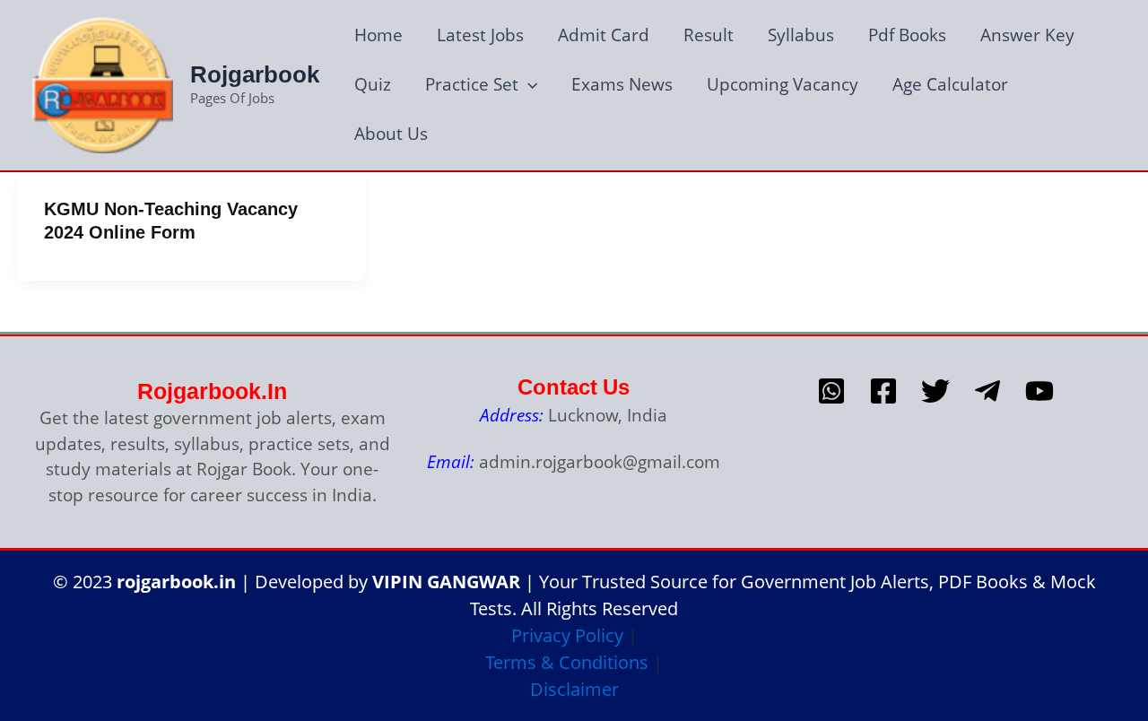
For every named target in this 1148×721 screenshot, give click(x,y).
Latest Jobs (480, 35)
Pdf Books (907, 35)
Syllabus (801, 35)
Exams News (622, 84)
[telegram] (987, 391)
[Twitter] (935, 391)
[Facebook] (883, 391)
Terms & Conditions (566, 662)
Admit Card (603, 35)
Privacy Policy (567, 635)
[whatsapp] (831, 391)
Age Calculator (950, 84)
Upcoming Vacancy (782, 84)
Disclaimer (574, 689)
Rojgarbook (254, 74)
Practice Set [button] (471, 84)
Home (378, 35)
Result (708, 35)
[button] (527, 84)
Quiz (372, 84)
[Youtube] (1039, 391)
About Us (391, 133)
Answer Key (1027, 35)
